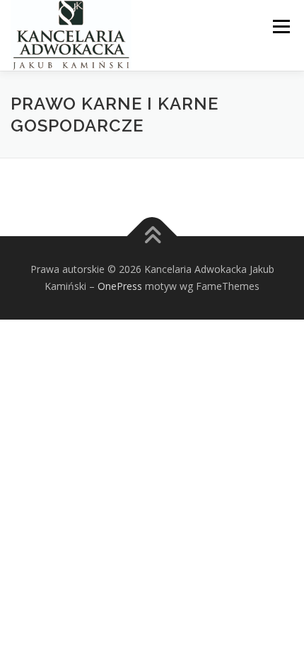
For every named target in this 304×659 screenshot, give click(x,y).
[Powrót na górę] (152, 236)
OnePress (120, 286)
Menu (280, 27)
